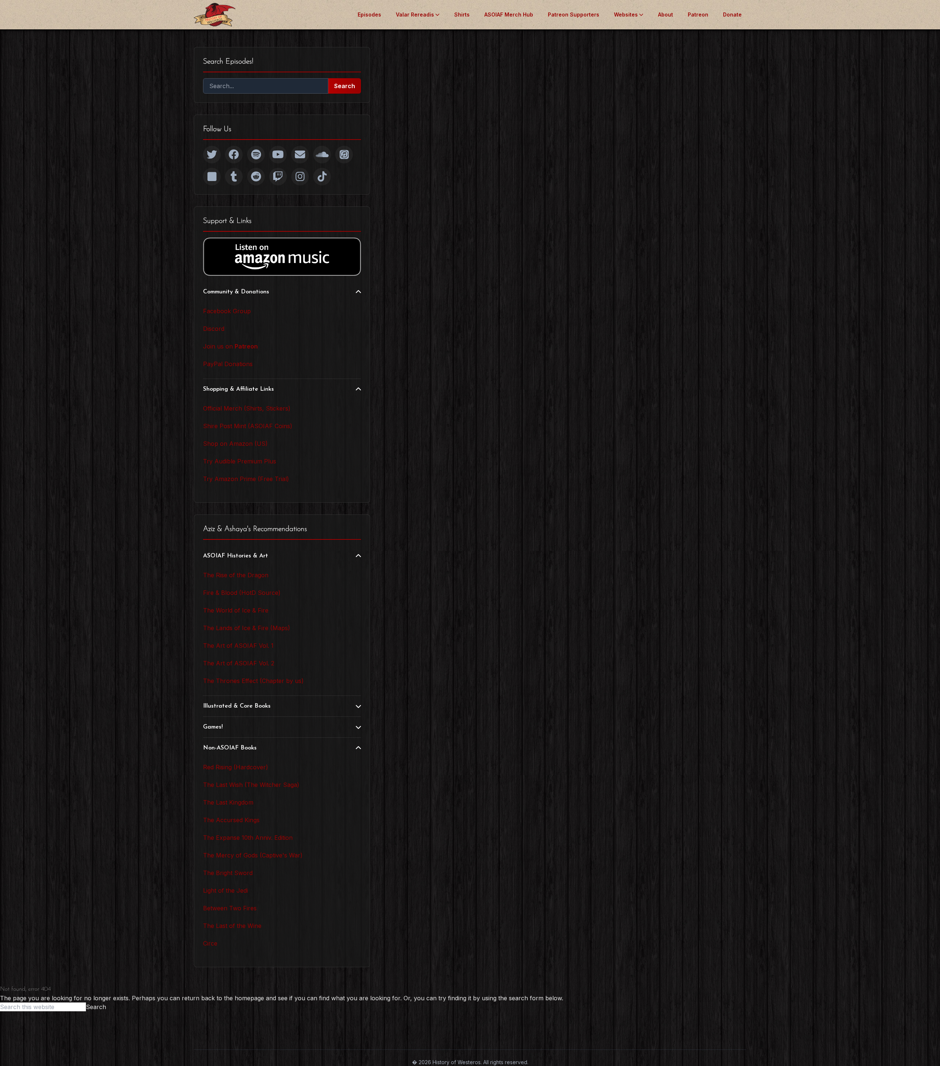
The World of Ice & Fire (235, 610)
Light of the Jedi (225, 890)
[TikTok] (322, 176)
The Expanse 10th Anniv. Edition (248, 837)
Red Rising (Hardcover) (235, 767)
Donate (732, 14)
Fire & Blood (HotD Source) (242, 592)
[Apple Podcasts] (344, 154)
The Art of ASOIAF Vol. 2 (238, 663)
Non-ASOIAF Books (230, 748)
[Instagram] (300, 176)
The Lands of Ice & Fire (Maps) (246, 628)
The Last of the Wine (232, 925)
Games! (213, 727)
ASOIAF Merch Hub (508, 14)
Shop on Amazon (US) (235, 443)
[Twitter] (212, 154)
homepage (249, 998)
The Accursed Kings (231, 820)
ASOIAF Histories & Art (235, 556)
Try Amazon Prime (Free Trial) (246, 479)
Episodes (369, 14)
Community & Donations (236, 292)
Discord (213, 328)
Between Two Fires (230, 908)
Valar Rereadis (415, 14)
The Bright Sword (228, 873)
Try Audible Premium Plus (239, 461)
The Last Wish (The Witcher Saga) (251, 784)
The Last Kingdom (228, 802)
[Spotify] (256, 154)
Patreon (698, 14)
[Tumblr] (234, 176)
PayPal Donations (228, 364)
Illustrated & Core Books (237, 706)
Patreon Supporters (573, 14)
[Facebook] (234, 154)
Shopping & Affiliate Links (238, 389)
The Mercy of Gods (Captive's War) (253, 855)
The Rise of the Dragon (235, 575)
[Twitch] (278, 176)
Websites (626, 14)
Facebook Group (227, 311)
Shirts (462, 14)
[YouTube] (278, 154)
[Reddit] (256, 176)
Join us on (230, 346)
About (665, 14)
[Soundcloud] (322, 154)
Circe (210, 943)
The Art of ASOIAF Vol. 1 (238, 645)
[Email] (300, 154)
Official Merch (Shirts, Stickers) (246, 408)
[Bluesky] (212, 176)
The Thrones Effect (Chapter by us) (253, 680)
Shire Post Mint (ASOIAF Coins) (247, 426)
